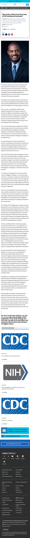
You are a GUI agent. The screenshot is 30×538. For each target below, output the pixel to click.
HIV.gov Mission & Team (7, 469)
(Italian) (19, 510)
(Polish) (18, 508)
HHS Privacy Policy (19, 485)
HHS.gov (17, 488)
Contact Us (18, 472)
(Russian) (19, 502)
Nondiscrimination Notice (7, 476)
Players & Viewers (6, 485)
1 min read (5, 392)
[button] (15, 356)
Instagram (17, 458)
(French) (5, 508)
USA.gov (4, 488)
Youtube (12, 458)
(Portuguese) (7, 510)
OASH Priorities (19, 492)
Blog (6, 8)
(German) (6, 512)
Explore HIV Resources (15, 1)
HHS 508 (3, 490)
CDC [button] (8, 29)
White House (18, 490)
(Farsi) (18, 512)
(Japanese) (6, 514)
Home (2, 8)
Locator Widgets (19, 469)
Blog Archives (5, 472)
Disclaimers (18, 474)
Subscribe (4, 464)
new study (6, 109)
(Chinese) (20, 498)
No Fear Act (4, 492)
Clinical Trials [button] (12, 29)
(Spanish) (5, 498)
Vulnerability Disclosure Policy (7, 482)
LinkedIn (22, 458)
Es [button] (27, 4)
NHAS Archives (19, 476)
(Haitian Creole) (20, 505)
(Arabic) (5, 504)
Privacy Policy (5, 474)
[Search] (23, 4)
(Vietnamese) (7, 500)
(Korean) (19, 500)
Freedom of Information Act (21, 482)
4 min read (5, 423)
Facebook (4, 458)
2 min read (5, 359)
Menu (5, 4)
